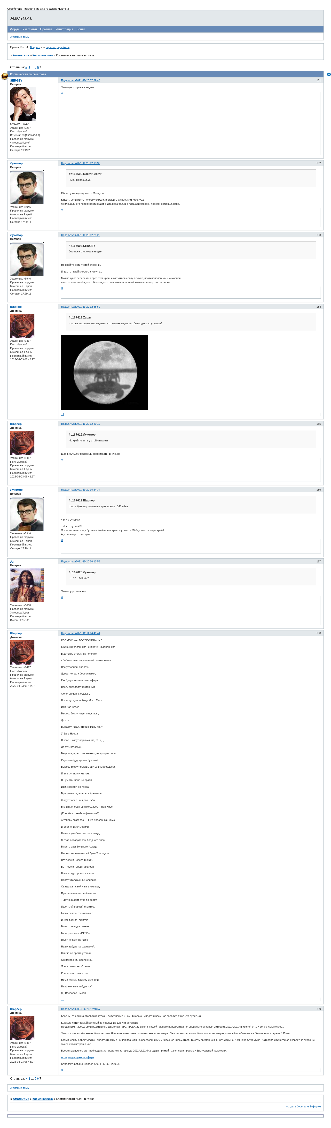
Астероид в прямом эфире (77, 1057)
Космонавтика (42, 55)
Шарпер (16, 307)
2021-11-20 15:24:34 (88, 489)
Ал (12, 561)
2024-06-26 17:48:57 (88, 1008)
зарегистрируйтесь (58, 47)
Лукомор (16, 163)
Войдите (35, 47)
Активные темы (19, 36)
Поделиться (68, 80)
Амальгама (21, 55)
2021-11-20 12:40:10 (88, 423)
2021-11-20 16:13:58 (88, 561)
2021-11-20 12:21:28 (88, 235)
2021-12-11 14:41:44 (88, 633)
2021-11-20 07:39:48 (88, 80)
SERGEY (16, 80)
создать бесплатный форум (303, 1106)
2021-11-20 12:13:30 (88, 163)
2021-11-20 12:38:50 (88, 306)
